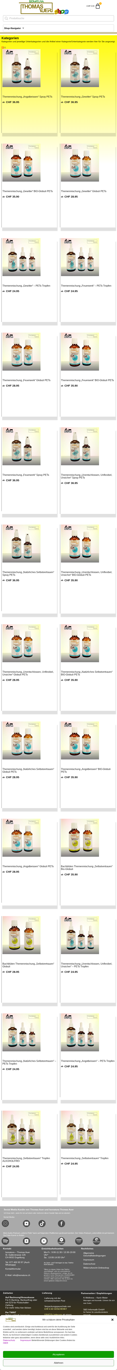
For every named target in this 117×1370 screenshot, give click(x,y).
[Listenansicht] (5, 47)
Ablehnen (58, 1362)
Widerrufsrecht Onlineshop (96, 1268)
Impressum (25, 1340)
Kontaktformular (13, 1269)
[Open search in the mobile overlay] (58, 18)
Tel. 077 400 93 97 (14, 1262)
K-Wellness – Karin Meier (95, 1297)
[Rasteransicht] (3, 47)
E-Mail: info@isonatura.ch (17, 1275)
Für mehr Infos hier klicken (18, 1307)
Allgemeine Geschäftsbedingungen (94, 1254)
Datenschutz (9, 1340)
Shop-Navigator (12, 28)
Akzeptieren (58, 1354)
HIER (5, 1343)
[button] (112, 1319)
